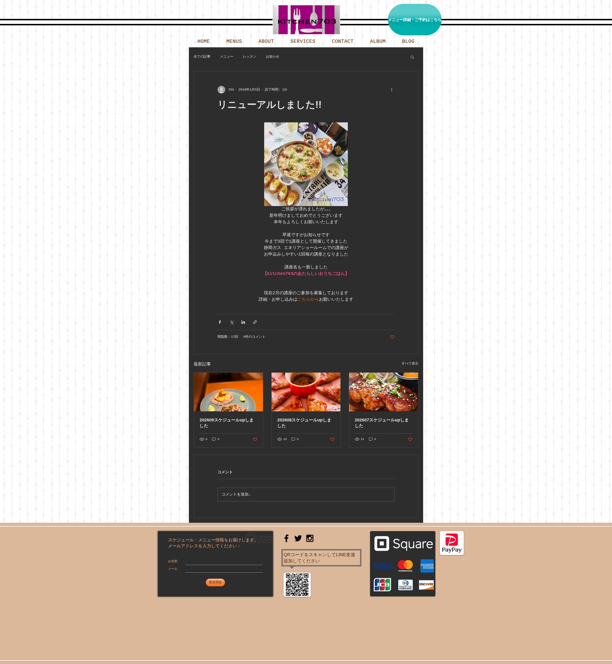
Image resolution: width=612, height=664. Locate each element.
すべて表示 (410, 363)
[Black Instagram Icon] (310, 538)
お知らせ (272, 57)
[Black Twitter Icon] (298, 538)
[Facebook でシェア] (220, 322)
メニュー (226, 57)
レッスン (249, 57)
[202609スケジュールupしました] (228, 392)
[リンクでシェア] (255, 322)
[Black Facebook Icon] (286, 538)
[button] (412, 57)
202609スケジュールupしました (227, 423)
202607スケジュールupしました (382, 423)
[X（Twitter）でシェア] (231, 322)
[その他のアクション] (391, 90)
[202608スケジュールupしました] (306, 392)
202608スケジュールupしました (304, 423)
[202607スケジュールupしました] (383, 392)
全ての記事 (202, 57)
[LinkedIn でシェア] (243, 322)
